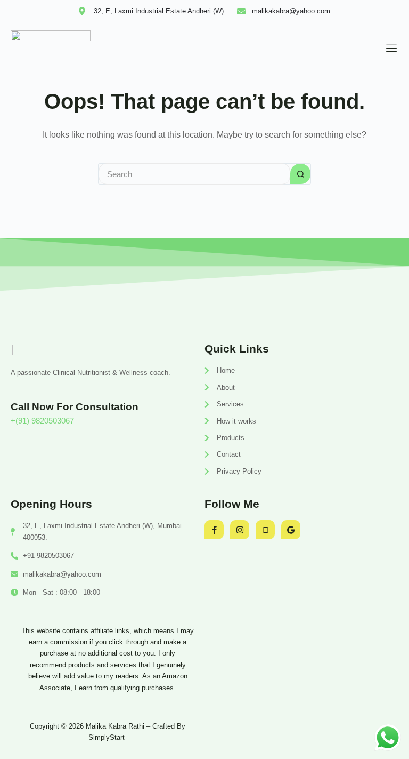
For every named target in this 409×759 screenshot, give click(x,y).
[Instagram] (239, 529)
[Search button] (300, 174)
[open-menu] (389, 48)
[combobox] (194, 174)
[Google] (290, 529)
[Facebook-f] (214, 529)
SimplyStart (107, 737)
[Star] (265, 529)
